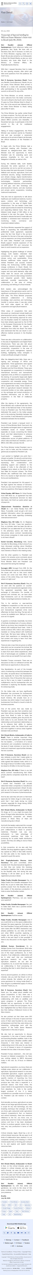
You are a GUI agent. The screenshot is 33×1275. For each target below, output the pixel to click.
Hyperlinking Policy (7, 1254)
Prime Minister (14, 1202)
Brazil (3, 1205)
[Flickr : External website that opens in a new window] (21, 1232)
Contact (17, 1240)
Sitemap (8, 1240)
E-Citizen (19, 1243)
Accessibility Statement (20, 1254)
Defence (28, 1208)
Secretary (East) (25, 1202)
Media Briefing (17, 1214)
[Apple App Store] (21, 1228)
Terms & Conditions (6, 1251)
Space (10, 1211)
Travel (16, 1211)
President (4, 1202)
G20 (16, 1205)
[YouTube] (18, 1232)
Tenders (27, 1243)
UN (20, 1205)
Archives (20, 1246)
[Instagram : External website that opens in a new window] (28, 1232)
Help (29, 1254)
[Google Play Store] (10, 1228)
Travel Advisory (25, 1211)
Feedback (25, 1240)
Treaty (3, 1214)
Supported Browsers (22, 1265)
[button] (27, 3)
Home (3, 22)
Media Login (9, 1243)
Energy (4, 1211)
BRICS (9, 1205)
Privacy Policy (17, 1251)
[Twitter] (4, 1232)
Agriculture (27, 1205)
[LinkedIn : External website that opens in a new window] (14, 1232)
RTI (13, 1246)
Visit (10, 1214)
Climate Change (6, 1208)
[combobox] (24, 3)
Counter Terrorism (18, 1208)
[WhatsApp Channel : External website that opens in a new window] (7, 1232)
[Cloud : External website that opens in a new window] (25, 1232)
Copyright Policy (26, 1251)
